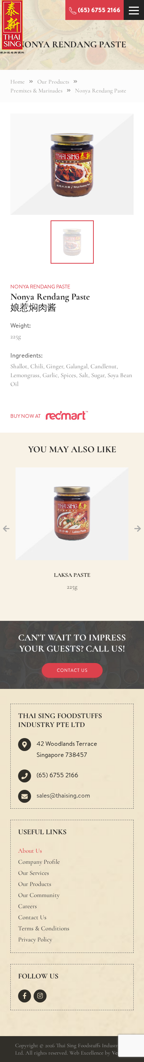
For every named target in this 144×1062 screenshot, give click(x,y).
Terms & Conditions (43, 928)
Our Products (34, 884)
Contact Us (72, 670)
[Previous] (6, 529)
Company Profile (39, 862)
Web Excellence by (95, 1052)
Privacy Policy (35, 939)
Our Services (33, 873)
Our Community (38, 895)
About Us (30, 851)
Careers (27, 906)
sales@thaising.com (63, 795)
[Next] (137, 529)
